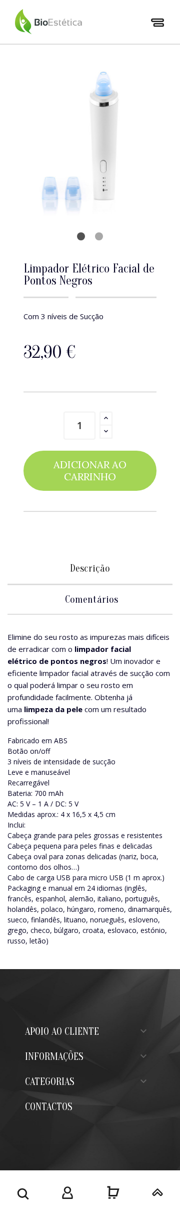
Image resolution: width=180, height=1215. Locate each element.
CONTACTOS (48, 1107)
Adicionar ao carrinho (90, 470)
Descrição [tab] (90, 568)
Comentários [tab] (91, 599)
